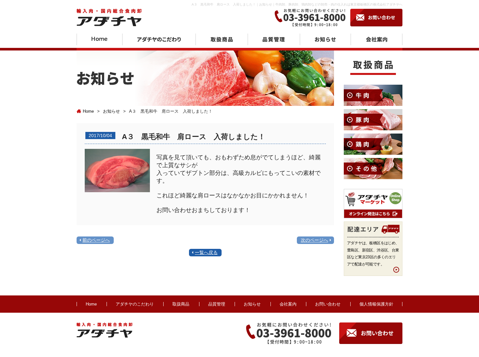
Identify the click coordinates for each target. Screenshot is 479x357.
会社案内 (288, 304)
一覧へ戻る (206, 252)
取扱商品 (180, 304)
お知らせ (111, 111)
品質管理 (216, 304)
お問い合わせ (328, 304)
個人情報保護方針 (376, 304)
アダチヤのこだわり (135, 304)
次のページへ (314, 240)
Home (88, 111)
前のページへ (96, 240)
